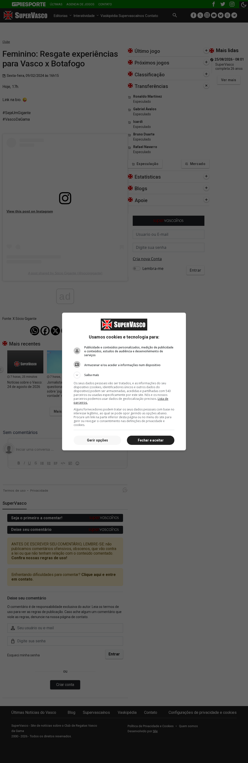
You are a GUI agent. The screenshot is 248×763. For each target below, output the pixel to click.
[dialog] (124, 381)
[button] (124, 375)
